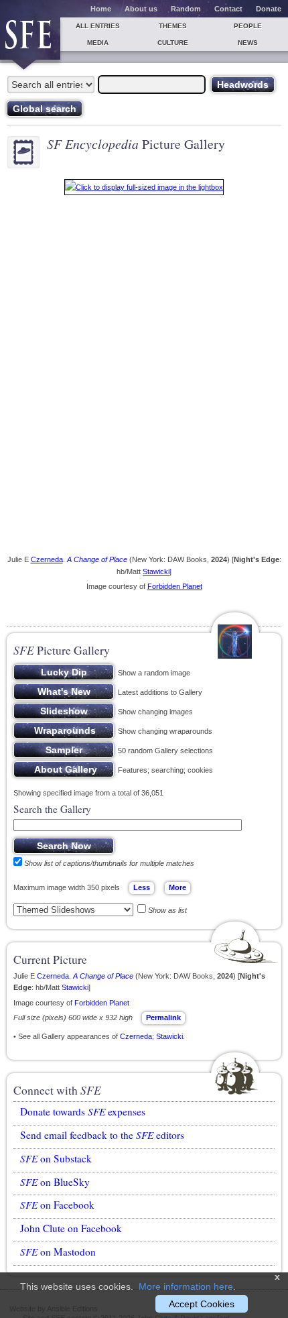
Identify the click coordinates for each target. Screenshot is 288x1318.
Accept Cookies (201, 1304)
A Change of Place (97, 559)
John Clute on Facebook (71, 1228)
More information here (186, 1286)
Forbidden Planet (174, 586)
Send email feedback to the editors (102, 1135)
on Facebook (57, 1204)
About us (141, 9)
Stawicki (156, 571)
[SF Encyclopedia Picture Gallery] (144, 190)
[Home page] (30, 38)
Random (186, 9)
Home (100, 9)
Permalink (163, 1017)
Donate (268, 9)
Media (98, 42)
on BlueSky (55, 1182)
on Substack (56, 1158)
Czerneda (47, 559)
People (248, 26)
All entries (98, 26)
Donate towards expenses (82, 1111)
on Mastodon (58, 1251)
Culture (172, 42)
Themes (173, 26)
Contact (228, 9)
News (248, 42)
